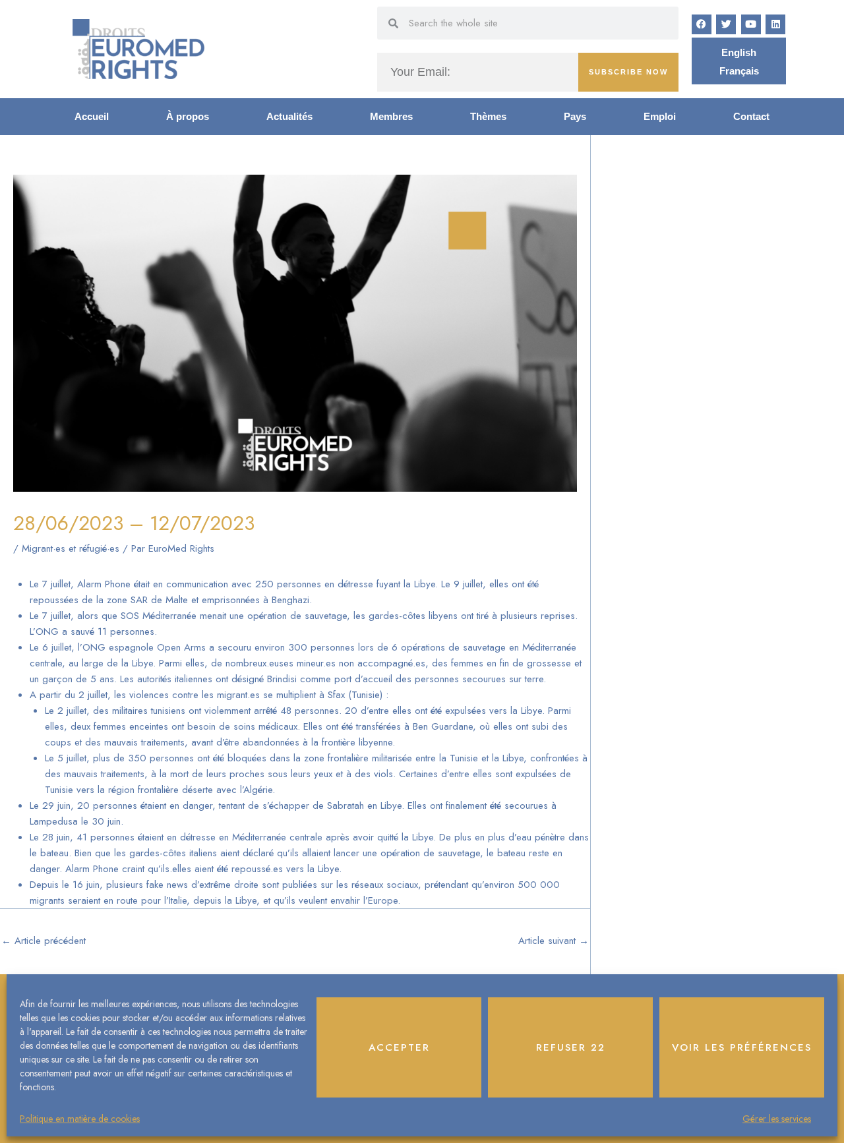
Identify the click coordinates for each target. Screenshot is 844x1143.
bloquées (246, 758)
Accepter (399, 1047)
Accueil (92, 116)
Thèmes (488, 116)
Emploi (660, 116)
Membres (391, 116)
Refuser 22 (570, 1047)
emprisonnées (231, 600)
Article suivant (553, 940)
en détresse (191, 837)
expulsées (536, 774)
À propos (187, 116)
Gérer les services (776, 1118)
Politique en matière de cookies (80, 1118)
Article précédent (43, 940)
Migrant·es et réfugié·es (70, 548)
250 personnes (288, 584)
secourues (526, 805)
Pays (575, 116)
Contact (751, 116)
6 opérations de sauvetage (449, 647)
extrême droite (228, 884)
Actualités (289, 116)
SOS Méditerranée (158, 615)
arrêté (265, 710)
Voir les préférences (742, 1047)
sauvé (82, 631)
